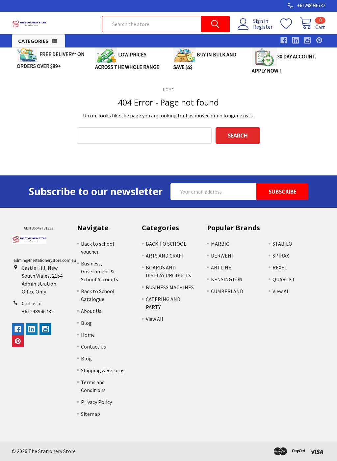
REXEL (279, 267)
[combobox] (166, 24)
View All (154, 319)
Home (88, 334)
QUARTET (283, 279)
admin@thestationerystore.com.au (44, 260)
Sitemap (90, 414)
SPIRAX (280, 255)
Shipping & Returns (102, 370)
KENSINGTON (227, 279)
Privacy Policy (96, 402)
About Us (91, 311)
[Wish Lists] (290, 23)
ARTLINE (221, 267)
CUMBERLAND (227, 291)
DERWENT (223, 255)
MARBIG (220, 243)
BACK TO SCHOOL (166, 243)
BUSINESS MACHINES (170, 287)
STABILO (282, 243)
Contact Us (93, 346)
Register (262, 27)
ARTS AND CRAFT (165, 255)
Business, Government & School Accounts (99, 271)
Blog (86, 323)
